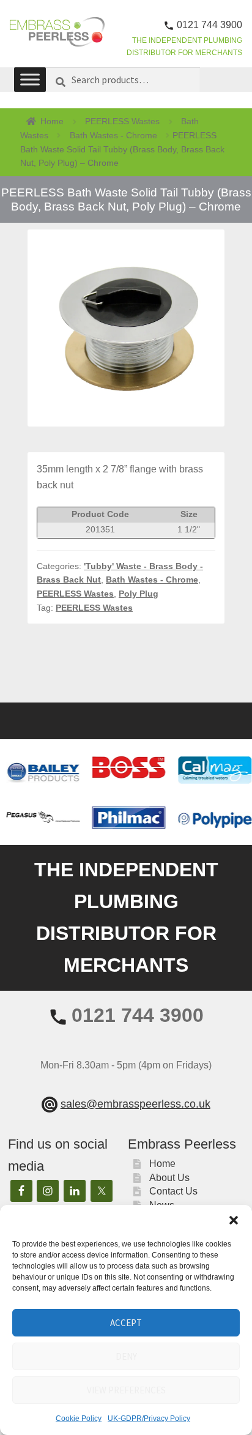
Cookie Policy (79, 1418)
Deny (126, 1356)
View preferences (126, 1390)
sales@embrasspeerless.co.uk (135, 1104)
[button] (234, 1220)
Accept (126, 1323)
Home (52, 121)
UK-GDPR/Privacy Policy (149, 1418)
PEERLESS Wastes (122, 121)
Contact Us (173, 1191)
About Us (169, 1177)
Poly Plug (138, 593)
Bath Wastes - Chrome (113, 135)
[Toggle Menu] (30, 80)
